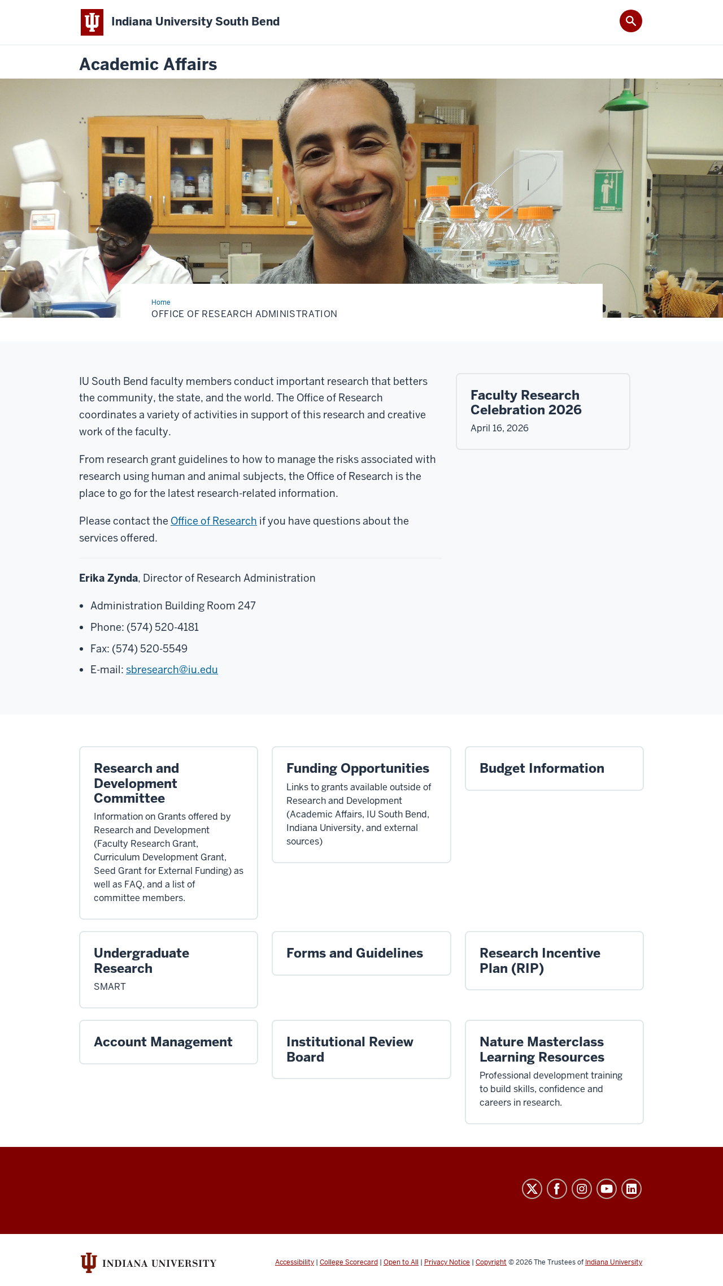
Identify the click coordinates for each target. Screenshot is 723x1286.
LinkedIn (631, 1189)
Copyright (491, 1262)
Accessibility (294, 1262)
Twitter (532, 1189)
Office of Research (214, 520)
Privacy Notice (447, 1262)
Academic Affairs (148, 64)
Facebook (557, 1189)
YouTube (606, 1189)
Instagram (582, 1189)
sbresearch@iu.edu (172, 669)
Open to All (401, 1262)
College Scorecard (349, 1262)
